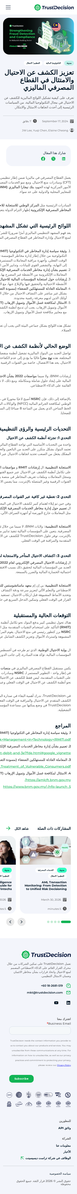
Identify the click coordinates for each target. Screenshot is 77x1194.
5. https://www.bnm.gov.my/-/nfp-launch (37, 787)
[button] (7, 7)
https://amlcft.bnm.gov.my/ (48, 780)
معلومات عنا (63, 1145)
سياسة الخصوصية (60, 1173)
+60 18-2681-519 (52, 985)
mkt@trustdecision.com (45, 992)
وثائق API (64, 1128)
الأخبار (67, 1151)
